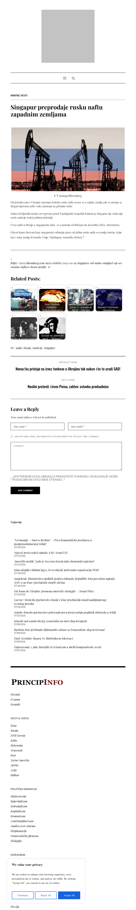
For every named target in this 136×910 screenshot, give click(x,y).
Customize (23, 895)
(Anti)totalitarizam (22, 775)
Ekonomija (17, 826)
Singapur (49, 302)
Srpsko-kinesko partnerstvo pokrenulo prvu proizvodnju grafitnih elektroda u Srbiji (65, 567)
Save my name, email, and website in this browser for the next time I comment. (57, 391)
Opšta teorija (18, 751)
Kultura (15, 856)
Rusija (27, 302)
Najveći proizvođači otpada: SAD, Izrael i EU (41, 507)
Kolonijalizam (19, 761)
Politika (15, 821)
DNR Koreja (18, 690)
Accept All (69, 895)
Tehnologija (17, 851)
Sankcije (37, 302)
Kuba (14, 695)
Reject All (46, 895)
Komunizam (18, 770)
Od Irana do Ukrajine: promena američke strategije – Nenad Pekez (54, 545)
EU (12, 302)
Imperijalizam (19, 756)
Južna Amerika (20, 715)
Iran (13, 710)
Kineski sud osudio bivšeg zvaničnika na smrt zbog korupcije (50, 575)
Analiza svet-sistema (23, 780)
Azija (14, 724)
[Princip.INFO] (68, 13)
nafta (19, 302)
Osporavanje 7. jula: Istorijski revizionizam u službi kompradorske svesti (57, 601)
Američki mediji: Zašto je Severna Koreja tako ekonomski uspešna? (54, 515)
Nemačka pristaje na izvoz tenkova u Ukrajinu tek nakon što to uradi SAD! (68, 323)
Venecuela (16, 705)
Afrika (14, 720)
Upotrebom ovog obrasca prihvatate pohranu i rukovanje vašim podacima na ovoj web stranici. (65, 432)
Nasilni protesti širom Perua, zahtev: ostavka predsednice (68, 341)
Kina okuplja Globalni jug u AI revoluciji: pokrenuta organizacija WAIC (56, 524)
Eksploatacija (19, 785)
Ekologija (16, 795)
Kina (13, 680)
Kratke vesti (19, 50)
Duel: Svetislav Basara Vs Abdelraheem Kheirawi (43, 593)
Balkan (15, 729)
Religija (15, 841)
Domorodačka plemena (24, 790)
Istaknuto (16, 836)
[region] (46, 881)
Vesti (13, 816)
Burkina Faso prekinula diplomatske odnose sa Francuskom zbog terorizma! (59, 584)
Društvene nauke (21, 831)
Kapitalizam (18, 765)
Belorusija (17, 700)
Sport (14, 846)
